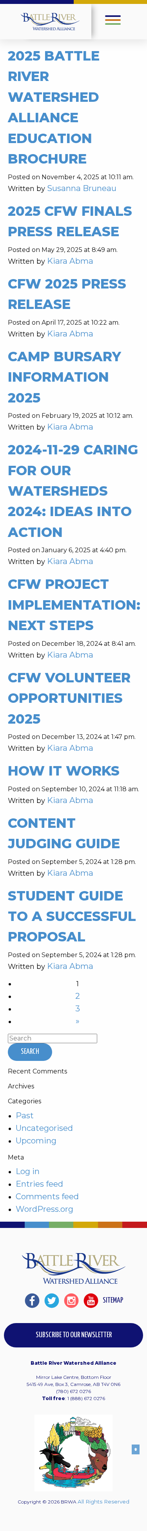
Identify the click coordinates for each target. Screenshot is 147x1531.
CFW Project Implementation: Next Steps (74, 604)
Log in (28, 1171)
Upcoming (36, 1140)
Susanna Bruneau (81, 188)
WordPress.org (44, 1209)
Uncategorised (44, 1128)
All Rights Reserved (103, 1501)
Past (25, 1115)
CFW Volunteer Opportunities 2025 (69, 698)
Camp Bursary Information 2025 (64, 377)
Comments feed (47, 1196)
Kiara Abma (70, 261)
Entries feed (39, 1184)
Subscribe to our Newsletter (74, 1335)
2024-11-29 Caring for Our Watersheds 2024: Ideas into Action (73, 490)
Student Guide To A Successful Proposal (72, 916)
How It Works (64, 771)
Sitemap (113, 1300)
